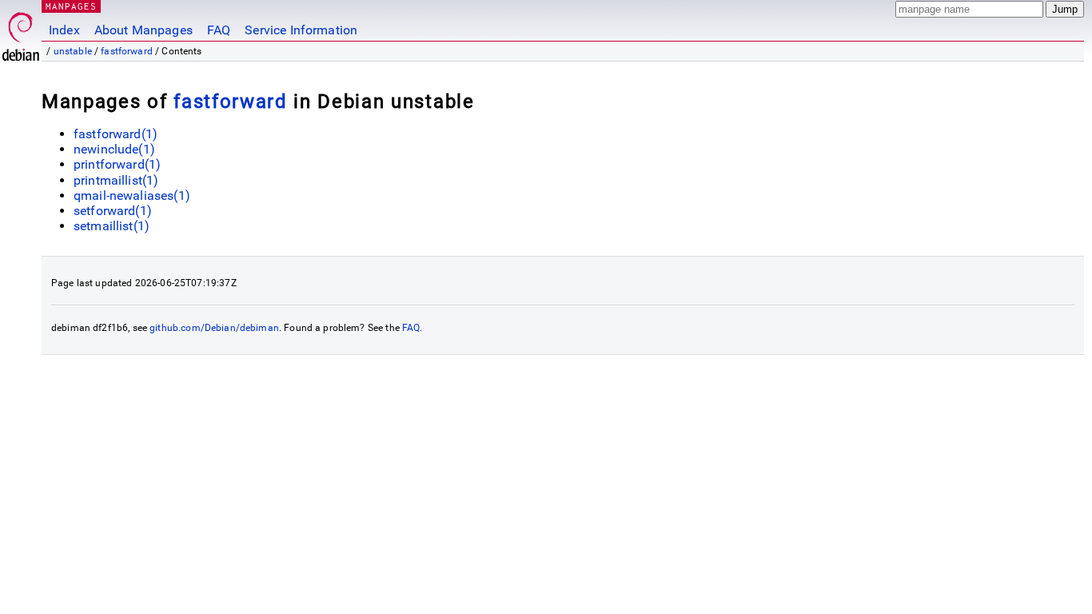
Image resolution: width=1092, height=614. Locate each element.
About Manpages (143, 30)
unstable (73, 51)
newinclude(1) (114, 149)
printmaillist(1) (116, 180)
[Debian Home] (21, 32)
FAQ (218, 30)
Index (64, 30)
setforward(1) (113, 210)
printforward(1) (117, 164)
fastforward (127, 51)
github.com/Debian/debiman (214, 327)
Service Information (301, 30)
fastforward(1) (115, 134)
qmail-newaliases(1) (132, 195)
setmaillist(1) (111, 225)
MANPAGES (71, 6)
